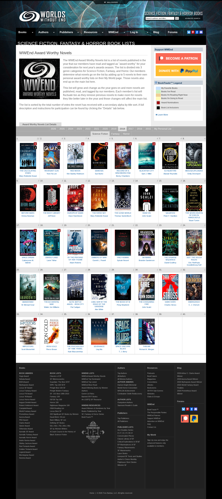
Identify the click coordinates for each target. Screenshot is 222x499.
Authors (43, 32)
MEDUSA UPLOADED (194, 171)
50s (51, 426)
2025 (62, 128)
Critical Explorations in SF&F (129, 442)
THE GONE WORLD (123, 213)
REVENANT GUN (52, 171)
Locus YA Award (25, 397)
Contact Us (151, 427)
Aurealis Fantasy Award (28, 435)
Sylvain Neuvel (123, 260)
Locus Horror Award (27, 399)
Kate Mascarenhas (75, 352)
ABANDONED (27, 302)
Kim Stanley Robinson (75, 174)
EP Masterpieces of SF (127, 445)
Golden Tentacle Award (28, 449)
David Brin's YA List (57, 417)
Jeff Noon (51, 216)
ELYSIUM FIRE (170, 171)
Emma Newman (28, 216)
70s (60, 426)
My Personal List (162, 128)
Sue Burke (99, 174)
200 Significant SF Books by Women (64, 414)
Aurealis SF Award (26, 432)
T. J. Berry (123, 352)
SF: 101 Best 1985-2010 (59, 394)
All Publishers (123, 421)
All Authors (122, 376)
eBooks (150, 385)
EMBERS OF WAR (99, 257)
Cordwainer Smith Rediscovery (130, 394)
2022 (88, 128)
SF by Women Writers (58, 429)
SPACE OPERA (28, 257)
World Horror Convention (127, 388)
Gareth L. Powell (99, 260)
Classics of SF (55, 376)
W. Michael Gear (27, 305)
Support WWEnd (153, 418)
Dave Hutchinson (75, 216)
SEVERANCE (99, 346)
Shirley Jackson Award (28, 443)
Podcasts (151, 373)
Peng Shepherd (123, 305)
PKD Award (23, 420)
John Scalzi (146, 216)
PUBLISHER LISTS (125, 427)
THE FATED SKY (99, 213)
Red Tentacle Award (27, 446)
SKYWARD (146, 257)
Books (22, 32)
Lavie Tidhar (52, 260)
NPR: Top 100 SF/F (57, 385)
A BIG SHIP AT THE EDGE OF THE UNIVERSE (99, 304)
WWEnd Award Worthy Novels (93, 376)
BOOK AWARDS (26, 373)
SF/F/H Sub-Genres (155, 391)
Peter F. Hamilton (170, 216)
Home (92, 493)
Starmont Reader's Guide (127, 405)
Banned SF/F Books (90, 397)
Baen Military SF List (58, 420)
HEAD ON (147, 213)
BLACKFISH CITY (146, 171)
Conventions (152, 382)
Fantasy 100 (55, 397)
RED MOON (75, 171)
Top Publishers (123, 418)
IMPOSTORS (28, 346)
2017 (131, 128)
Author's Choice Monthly (127, 459)
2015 (148, 128)
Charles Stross (170, 305)
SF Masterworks (124, 450)
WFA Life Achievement (126, 391)
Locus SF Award (25, 388)
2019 (113, 128)
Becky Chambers (123, 176)
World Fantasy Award (27, 411)
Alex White (99, 309)
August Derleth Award (27, 402)
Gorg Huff (197, 265)
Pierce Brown (51, 349)
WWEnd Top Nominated (91, 379)
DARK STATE (170, 302)
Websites (151, 394)
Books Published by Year (91, 411)
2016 (139, 128)
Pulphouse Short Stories (127, 462)
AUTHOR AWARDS (125, 382)
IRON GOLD (51, 346)
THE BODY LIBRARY (51, 213)
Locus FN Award (25, 394)
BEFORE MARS (27, 213)
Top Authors (122, 373)
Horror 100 (54, 402)
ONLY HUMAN (123, 257)
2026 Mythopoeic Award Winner (189, 382)
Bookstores (151, 388)
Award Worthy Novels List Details (39, 124)
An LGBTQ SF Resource (91, 399)
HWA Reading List (57, 408)
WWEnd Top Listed (89, 382)
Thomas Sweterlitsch (123, 216)
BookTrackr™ (87, 417)
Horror (126, 133)
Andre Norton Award (27, 440)
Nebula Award (24, 379)
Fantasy (115, 133)
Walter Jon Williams (51, 307)
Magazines (151, 379)
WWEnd (113, 32)
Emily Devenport (194, 174)
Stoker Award (24, 426)
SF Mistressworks (57, 379)
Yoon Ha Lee (52, 174)
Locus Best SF (56, 411)
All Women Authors (125, 379)
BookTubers (152, 376)
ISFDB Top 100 (56, 399)
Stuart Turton (194, 220)
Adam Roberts (75, 263)
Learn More (162, 115)
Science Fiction (100, 133)
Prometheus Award (26, 414)
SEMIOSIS (99, 171)
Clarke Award (24, 423)
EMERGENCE (194, 302)
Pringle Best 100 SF (57, 388)
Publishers (66, 32)
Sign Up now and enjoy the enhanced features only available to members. (157, 443)
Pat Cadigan (75, 307)
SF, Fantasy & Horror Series (93, 414)
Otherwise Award (26, 429)
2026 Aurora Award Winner (187, 379)
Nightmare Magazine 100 (60, 405)
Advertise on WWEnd (155, 421)
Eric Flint (192, 263)
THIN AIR (146, 346)
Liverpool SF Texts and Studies (130, 456)
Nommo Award (25, 458)
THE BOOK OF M (123, 302)
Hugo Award (24, 376)
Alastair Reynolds (170, 174)
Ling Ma (99, 349)
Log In (134, 32)
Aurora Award (24, 417)
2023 (79, 128)
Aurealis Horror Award (28, 437)
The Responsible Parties (157, 412)
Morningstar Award (26, 455)
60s (55, 426)
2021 (96, 128)
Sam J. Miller (147, 174)
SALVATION (170, 213)
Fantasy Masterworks (126, 448)
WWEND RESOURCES (91, 405)
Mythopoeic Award (26, 385)
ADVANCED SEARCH (192, 18)
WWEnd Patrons (153, 415)
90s (68, 426)
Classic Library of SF (126, 439)
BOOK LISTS (55, 373)
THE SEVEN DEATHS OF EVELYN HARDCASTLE (194, 215)
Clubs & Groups (153, 397)
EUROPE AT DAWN (75, 213)
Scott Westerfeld (27, 349)
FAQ (149, 424)
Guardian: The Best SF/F (60, 382)
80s (64, 426)
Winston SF (122, 465)
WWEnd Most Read (89, 385)
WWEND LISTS (88, 373)
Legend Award (24, 452)
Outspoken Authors (125, 402)
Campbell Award (25, 408)
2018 (122, 128)
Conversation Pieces (126, 436)
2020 (105, 128)
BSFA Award (24, 382)
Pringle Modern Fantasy (59, 391)
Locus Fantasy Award (27, 391)
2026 (53, 128)
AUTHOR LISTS (124, 399)
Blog (156, 32)
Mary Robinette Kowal (28, 176)
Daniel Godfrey (170, 263)
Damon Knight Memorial (127, 385)
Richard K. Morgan (146, 349)
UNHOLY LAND (51, 257)
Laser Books (123, 453)
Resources (90, 32)
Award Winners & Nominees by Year (96, 408)
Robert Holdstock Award (28, 405)
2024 (70, 128)
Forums (172, 32)
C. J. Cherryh (194, 305)
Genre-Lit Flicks (88, 394)
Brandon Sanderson (147, 260)
